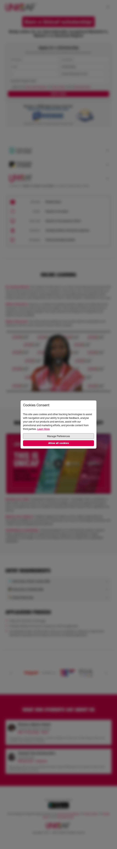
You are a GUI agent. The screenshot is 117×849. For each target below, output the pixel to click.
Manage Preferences (58, 436)
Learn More (43, 428)
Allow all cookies (58, 443)
